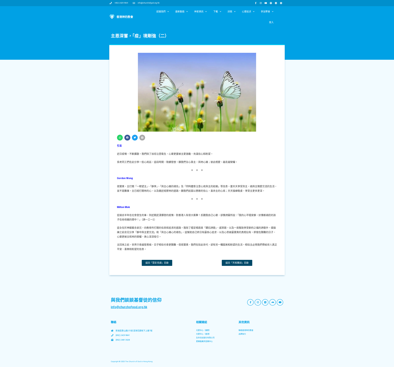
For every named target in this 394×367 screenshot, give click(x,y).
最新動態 (180, 11)
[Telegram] (276, 3)
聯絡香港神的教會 (246, 330)
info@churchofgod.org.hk (129, 307)
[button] (120, 138)
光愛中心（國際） (203, 330)
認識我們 (161, 11)
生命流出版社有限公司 (205, 338)
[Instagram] (261, 3)
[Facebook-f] (255, 3)
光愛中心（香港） (203, 334)
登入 (271, 22)
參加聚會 (265, 11)
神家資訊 (198, 11)
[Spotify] (271, 3)
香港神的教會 (125, 16)
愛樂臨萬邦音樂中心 (204, 341)
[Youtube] (266, 3)
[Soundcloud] (272, 302)
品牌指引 (242, 334)
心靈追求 (246, 11)
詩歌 (230, 11)
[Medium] (281, 3)
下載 (215, 11)
